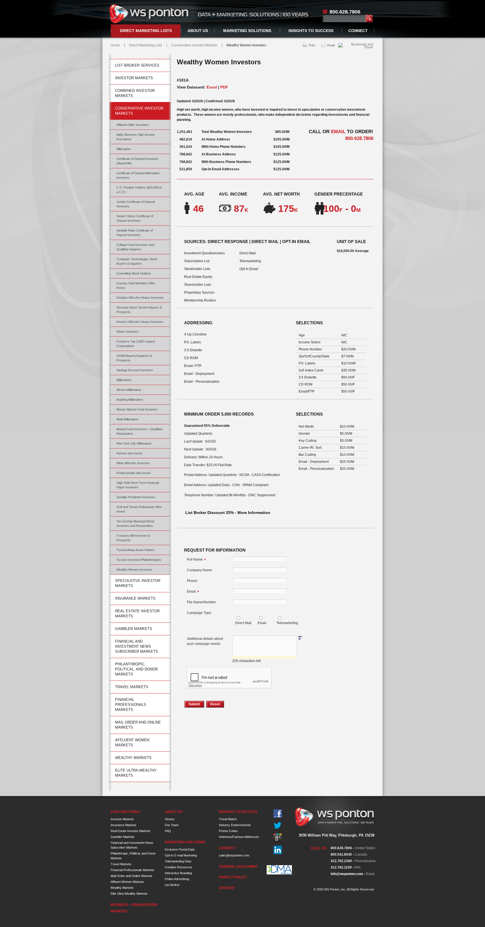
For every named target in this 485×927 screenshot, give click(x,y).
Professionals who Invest (133, 473)
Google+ (277, 837)
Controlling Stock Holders (133, 273)
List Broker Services (137, 65)
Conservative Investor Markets (194, 45)
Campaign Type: (199, 613)
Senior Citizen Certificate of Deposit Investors (134, 218)
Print (312, 45)
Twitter (277, 825)
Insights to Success (311, 30)
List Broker (172, 885)
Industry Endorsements (235, 825)
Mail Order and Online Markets (138, 724)
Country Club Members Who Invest (135, 285)
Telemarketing (287, 623)
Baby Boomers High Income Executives (135, 137)
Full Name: (196, 559)
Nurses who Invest (129, 453)
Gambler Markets (133, 629)
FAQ (168, 831)
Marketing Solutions (247, 30)
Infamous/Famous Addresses (239, 836)
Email (331, 45)
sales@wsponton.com (234, 855)
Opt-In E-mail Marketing (181, 855)
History (170, 819)
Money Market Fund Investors (137, 409)
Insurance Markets (135, 598)
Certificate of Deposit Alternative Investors (138, 175)
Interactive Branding (178, 873)
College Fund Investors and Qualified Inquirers (135, 247)
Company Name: (200, 570)
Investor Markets (134, 78)
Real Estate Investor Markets (137, 613)
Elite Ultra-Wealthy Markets (136, 773)
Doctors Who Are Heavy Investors (139, 321)
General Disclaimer (238, 867)
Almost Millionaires (128, 389)
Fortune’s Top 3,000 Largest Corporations (135, 344)
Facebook (277, 813)
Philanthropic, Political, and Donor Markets (136, 669)
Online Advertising (177, 879)
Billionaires (123, 149)
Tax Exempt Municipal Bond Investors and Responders (135, 523)
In (277, 850)
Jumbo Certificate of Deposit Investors (135, 204)
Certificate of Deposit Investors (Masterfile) (137, 161)
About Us (197, 30)
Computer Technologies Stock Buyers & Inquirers (136, 261)
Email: (193, 592)
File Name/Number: (202, 602)
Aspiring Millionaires (129, 399)
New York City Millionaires (134, 443)
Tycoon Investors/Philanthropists (138, 559)
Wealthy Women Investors (134, 569)
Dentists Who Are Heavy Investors (140, 297)
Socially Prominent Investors (135, 497)
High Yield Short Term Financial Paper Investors (137, 485)
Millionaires (123, 380)
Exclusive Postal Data (180, 849)
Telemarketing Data (178, 861)
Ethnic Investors (127, 331)
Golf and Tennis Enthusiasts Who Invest (139, 509)
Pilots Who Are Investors (133, 463)
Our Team (172, 825)
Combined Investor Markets (135, 93)
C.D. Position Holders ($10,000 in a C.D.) (139, 190)
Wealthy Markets (133, 758)
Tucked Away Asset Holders (135, 550)
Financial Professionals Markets (130, 704)
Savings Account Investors (134, 370)
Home (115, 45)
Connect (358, 30)
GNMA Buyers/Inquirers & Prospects (134, 358)
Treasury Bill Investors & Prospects (133, 538)
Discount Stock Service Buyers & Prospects (139, 310)
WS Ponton (150, 14)
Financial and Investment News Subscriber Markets (136, 646)
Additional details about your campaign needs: (205, 641)
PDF (224, 87)
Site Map (227, 888)
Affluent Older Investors (132, 124)
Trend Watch (228, 819)
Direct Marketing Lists (146, 30)
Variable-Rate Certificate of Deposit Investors (134, 233)
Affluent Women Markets (132, 742)
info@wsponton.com (347, 874)
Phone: (192, 581)
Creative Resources (178, 867)
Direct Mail (243, 623)
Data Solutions (125, 812)
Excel (212, 87)
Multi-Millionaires (127, 419)
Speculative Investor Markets (137, 583)
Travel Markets (131, 687)
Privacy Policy (233, 877)
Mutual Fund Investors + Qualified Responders (139, 431)
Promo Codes (228, 831)
